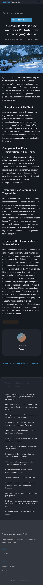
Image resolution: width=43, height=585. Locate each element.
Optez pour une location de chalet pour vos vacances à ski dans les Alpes (21, 416)
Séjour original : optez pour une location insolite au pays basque (20, 431)
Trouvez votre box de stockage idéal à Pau (21, 477)
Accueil (5, 13)
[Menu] (38, 2)
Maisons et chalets (16, 13)
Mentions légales (8, 566)
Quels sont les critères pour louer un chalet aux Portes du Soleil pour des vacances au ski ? (21, 406)
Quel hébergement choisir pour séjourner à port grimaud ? (21, 494)
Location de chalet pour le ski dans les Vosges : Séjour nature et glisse (19, 455)
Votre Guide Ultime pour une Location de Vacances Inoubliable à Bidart (20, 463)
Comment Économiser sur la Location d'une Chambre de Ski (19, 471)
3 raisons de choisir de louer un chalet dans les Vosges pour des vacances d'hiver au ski (21, 503)
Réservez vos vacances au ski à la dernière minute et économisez (21, 439)
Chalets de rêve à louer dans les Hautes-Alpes (20, 512)
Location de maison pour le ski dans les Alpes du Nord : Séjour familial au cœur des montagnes (20, 396)
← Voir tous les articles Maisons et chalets (20, 363)
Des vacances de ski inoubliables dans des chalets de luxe (21, 447)
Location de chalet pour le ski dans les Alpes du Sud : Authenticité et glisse (19, 424)
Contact (5, 570)
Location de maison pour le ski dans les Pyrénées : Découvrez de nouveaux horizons (20, 485)
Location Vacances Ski (14, 534)
